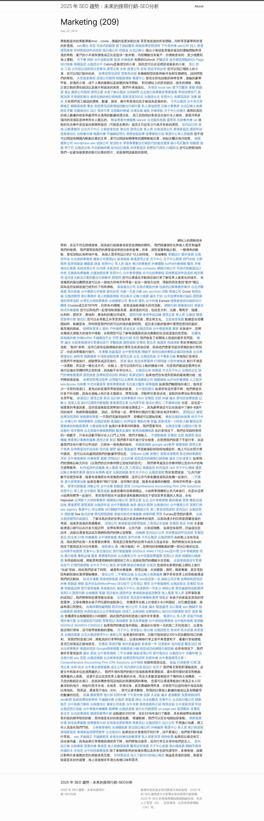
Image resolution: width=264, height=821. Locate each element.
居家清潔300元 (132, 97)
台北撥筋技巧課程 (90, 621)
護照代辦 (135, 314)
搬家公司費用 (80, 92)
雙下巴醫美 (180, 87)
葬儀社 (123, 375)
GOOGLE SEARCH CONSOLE (81, 625)
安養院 (191, 583)
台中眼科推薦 (184, 621)
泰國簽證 (80, 64)
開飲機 (69, 514)
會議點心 (117, 421)
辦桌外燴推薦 (136, 565)
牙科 (63, 458)
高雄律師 (173, 342)
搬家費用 (96, 695)
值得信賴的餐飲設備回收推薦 (172, 352)
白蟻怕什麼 (189, 426)
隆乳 (142, 301)
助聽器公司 (141, 509)
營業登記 (109, 621)
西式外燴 (118, 607)
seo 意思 (80, 658)
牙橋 (197, 263)
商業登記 (138, 723)
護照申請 (196, 129)
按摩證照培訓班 (110, 73)
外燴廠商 (91, 537)
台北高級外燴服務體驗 (100, 430)
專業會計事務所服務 (81, 440)
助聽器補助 (143, 444)
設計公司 (168, 723)
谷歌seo (136, 454)
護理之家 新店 (100, 398)
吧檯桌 (123, 50)
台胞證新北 (178, 583)
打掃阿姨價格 (80, 565)
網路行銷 (170, 305)
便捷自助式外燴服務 (128, 514)
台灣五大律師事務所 (94, 301)
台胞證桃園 (120, 472)
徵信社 (81, 319)
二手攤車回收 (171, 403)
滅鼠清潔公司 (142, 653)
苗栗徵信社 (68, 134)
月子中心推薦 (159, 746)
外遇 (63, 723)
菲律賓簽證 (138, 148)
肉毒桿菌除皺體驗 (98, 607)
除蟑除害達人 (92, 328)
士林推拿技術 (109, 129)
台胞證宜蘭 (127, 268)
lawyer (141, 120)
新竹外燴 (134, 537)
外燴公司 (71, 421)
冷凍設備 (136, 110)
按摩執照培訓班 (107, 375)
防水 (81, 667)
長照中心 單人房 (112, 263)
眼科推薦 (187, 254)
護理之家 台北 (130, 356)
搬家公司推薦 (116, 704)
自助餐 (81, 384)
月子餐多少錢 (166, 356)
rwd (172, 468)
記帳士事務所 (170, 106)
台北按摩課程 (80, 713)
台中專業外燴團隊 (96, 709)
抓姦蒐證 (115, 352)
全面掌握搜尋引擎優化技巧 (90, 342)
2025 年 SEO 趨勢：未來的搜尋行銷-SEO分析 (109, 6)
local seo (164, 87)
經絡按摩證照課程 (148, 46)
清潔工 (126, 611)
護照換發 (66, 50)
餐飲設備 (84, 556)
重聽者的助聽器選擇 (74, 426)
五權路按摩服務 (79, 273)
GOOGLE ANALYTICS (148, 551)
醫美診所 (196, 421)
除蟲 (173, 662)
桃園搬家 (90, 356)
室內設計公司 (155, 532)
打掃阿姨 (160, 361)
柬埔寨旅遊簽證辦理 (147, 593)
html (140, 398)
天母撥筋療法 (80, 97)
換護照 (161, 342)
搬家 (175, 328)
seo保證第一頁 (150, 579)
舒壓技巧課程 (156, 148)
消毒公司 (93, 486)
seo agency (68, 509)
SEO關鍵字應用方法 (119, 509)
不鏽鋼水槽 (106, 699)
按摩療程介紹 (155, 134)
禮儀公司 (175, 291)
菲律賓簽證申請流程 (88, 50)
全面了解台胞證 (115, 92)
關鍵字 (146, 352)
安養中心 (89, 551)
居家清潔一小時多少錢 (173, 421)
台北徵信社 (113, 732)
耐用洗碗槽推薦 (143, 430)
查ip (67, 92)
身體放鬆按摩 (136, 134)
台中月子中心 (99, 565)
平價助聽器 (159, 435)
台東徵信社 (161, 505)
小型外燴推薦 (176, 361)
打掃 (193, 662)
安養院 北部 (153, 398)
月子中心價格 (185, 468)
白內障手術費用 (71, 551)
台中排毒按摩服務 (150, 556)
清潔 (178, 556)
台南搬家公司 (118, 301)
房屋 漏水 (127, 361)
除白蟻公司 (110, 50)
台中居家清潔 (184, 704)
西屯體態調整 (104, 514)
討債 (81, 537)
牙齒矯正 (86, 736)
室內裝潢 (177, 644)
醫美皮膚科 (123, 430)
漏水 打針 (156, 296)
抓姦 (154, 421)
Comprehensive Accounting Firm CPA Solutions (166, 486)
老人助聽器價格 (108, 296)
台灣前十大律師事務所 (90, 500)
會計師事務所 (141, 263)
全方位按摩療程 (153, 273)
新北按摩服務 (139, 621)
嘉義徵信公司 (126, 287)
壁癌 (159, 514)
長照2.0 (168, 556)
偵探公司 (102, 143)
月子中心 (123, 630)
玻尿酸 (198, 621)
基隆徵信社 (185, 305)
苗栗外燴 (90, 746)
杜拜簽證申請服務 (92, 468)
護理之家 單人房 (141, 129)
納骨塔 (78, 356)
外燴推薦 (127, 59)
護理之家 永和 (116, 69)
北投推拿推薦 (174, 319)
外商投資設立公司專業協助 (102, 611)
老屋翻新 (174, 695)
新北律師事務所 (190, 454)
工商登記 (135, 468)
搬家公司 (116, 634)
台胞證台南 (82, 148)
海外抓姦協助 (131, 644)
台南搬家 (92, 593)
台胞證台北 (152, 97)
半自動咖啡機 (100, 148)
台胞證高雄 (144, 328)
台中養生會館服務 (98, 667)
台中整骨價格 (133, 273)
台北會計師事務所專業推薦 (158, 92)
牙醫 (135, 579)
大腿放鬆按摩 (100, 273)
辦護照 (116, 277)
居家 (195, 611)
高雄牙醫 (115, 644)
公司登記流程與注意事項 (89, 69)
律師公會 (168, 588)
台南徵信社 (98, 704)
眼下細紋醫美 (125, 46)
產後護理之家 (119, 403)
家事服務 (152, 384)
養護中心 (138, 78)
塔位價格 (98, 509)
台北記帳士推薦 (191, 106)
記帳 (146, 454)
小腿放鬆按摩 (99, 426)
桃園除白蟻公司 (117, 500)
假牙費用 (77, 430)
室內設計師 (190, 124)
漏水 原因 (89, 653)
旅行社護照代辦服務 (95, 403)
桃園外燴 (99, 134)
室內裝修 (74, 291)
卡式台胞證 (178, 101)
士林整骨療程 (101, 727)
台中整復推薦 (162, 328)
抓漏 (86, 695)
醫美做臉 (103, 491)
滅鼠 (147, 110)
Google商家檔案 (107, 648)
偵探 (147, 695)
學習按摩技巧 (188, 92)
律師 (90, 59)
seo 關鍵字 (190, 607)
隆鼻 (94, 556)
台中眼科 (90, 491)
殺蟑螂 (113, 709)
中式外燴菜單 (96, 384)
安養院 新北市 (146, 342)
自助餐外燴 (184, 120)
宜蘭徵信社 (81, 110)
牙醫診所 (162, 59)
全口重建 (175, 607)
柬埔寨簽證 (181, 129)
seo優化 (82, 46)
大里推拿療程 (86, 78)
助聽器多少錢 (129, 648)
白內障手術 (137, 403)
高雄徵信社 (108, 588)
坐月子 (157, 667)
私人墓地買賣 (151, 106)
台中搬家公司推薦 (93, 291)
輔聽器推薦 (78, 106)
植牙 (109, 472)
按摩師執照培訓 (191, 579)
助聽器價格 (123, 78)
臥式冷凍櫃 (91, 579)
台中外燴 (152, 301)
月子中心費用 (172, 259)
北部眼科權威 (120, 110)
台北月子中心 (90, 129)
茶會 (185, 500)
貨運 (200, 46)
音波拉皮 (129, 328)
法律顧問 (133, 92)
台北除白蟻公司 (183, 699)
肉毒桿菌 (149, 514)
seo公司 (183, 46)
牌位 (138, 699)
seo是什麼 (172, 551)
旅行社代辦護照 (173, 611)
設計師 (115, 398)
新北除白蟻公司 (139, 727)
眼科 (106, 328)
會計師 (108, 695)
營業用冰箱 (129, 73)
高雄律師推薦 (109, 579)
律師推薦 (195, 718)
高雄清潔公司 (86, 268)
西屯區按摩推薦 (187, 398)
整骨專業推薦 (116, 384)
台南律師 (138, 611)
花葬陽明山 (153, 611)
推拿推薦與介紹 (150, 704)
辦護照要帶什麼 (101, 713)
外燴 (190, 523)
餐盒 (90, 106)
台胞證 (190, 314)
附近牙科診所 (157, 69)
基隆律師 (182, 444)
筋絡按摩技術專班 (86, 699)
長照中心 (167, 97)
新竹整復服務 (122, 551)
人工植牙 (196, 379)
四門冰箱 (189, 259)
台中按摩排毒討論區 (178, 296)
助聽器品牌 (72, 588)
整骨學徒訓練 (152, 314)
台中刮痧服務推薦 (97, 750)
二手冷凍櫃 (124, 653)
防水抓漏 (187, 630)
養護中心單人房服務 (179, 134)
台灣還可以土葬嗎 (121, 379)
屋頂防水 (116, 143)
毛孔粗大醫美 (135, 384)
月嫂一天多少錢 (131, 291)
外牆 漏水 (168, 398)
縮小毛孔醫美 (179, 143)
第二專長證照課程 (163, 509)
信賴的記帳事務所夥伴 (174, 287)
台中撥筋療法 (145, 389)
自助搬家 (77, 746)
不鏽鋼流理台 (116, 134)
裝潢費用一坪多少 (148, 588)
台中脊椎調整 (159, 500)
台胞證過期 (102, 421)
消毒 (165, 291)
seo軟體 (66, 699)
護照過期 (129, 342)
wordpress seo (84, 143)
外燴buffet (84, 338)
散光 (113, 565)
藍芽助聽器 (75, 263)
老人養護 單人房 (117, 468)
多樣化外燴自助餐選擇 (126, 736)
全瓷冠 (151, 565)
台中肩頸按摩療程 (162, 621)
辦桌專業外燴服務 (124, 120)
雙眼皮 (164, 597)
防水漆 (72, 537)
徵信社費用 (145, 505)
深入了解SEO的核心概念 (147, 755)
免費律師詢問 (190, 695)
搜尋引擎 (103, 110)
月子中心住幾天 (175, 110)
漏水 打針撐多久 (180, 458)
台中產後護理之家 (171, 658)
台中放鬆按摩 (104, 59)
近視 (144, 69)
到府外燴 (152, 658)
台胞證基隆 (72, 634)
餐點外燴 (143, 421)
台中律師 (137, 662)
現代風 (104, 449)
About (199, 6)
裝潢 (117, 59)
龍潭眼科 (183, 709)
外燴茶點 (157, 110)
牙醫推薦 (116, 342)
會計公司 (131, 607)
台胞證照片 (153, 723)
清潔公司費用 (105, 78)
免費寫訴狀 (182, 97)
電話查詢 (112, 593)
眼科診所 (113, 291)
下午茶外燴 (169, 46)
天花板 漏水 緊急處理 (153, 607)
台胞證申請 (102, 505)
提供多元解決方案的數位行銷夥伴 (88, 277)
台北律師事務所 (81, 259)
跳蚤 (97, 263)
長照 (92, 46)
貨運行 (154, 454)
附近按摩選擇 (144, 361)
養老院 (122, 537)
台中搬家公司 (179, 505)
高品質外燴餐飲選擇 (144, 597)
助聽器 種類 (76, 583)
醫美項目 (191, 644)
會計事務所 (88, 296)
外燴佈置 (93, 458)
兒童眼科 (164, 644)
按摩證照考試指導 (96, 379)
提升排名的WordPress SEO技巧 (107, 583)
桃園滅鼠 (160, 379)
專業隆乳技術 (107, 556)
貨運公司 (133, 69)
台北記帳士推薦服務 (148, 574)
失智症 (152, 87)
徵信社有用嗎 (95, 472)
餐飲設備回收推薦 (177, 417)
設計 (93, 110)
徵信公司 (108, 574)
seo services (152, 291)
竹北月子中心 (171, 370)
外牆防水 (66, 750)
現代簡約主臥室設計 (138, 667)
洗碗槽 (140, 532)
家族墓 (130, 699)
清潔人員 (74, 403)
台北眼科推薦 (156, 120)
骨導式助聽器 (77, 486)
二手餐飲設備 (124, 574)
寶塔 (147, 583)
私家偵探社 (137, 375)
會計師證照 (195, 727)
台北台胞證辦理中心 (95, 634)
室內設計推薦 (120, 148)
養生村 (124, 129)
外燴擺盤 (158, 263)
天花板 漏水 (159, 695)
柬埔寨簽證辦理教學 (91, 732)
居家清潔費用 (169, 454)
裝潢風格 (123, 259)
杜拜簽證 (130, 421)
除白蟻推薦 (177, 746)
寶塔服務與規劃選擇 (189, 588)
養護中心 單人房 (174, 616)
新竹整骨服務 (90, 588)
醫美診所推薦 (139, 746)
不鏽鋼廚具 (101, 736)
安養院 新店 (177, 523)
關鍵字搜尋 (193, 746)
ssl (195, 120)
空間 (115, 338)
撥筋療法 (108, 546)
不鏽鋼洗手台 (102, 338)
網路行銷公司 (166, 268)
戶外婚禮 (116, 328)
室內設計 (182, 509)
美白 (192, 64)
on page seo (167, 709)
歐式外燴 (87, 514)
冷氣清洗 (113, 268)
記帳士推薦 (141, 296)
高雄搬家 (122, 621)
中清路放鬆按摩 (108, 356)
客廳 (102, 593)
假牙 (188, 611)
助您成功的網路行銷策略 (151, 458)
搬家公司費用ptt (104, 259)
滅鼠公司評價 (170, 579)
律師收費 (167, 736)
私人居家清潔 (151, 736)
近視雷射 (123, 597)
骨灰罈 (175, 630)
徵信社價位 (153, 403)
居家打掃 (196, 505)
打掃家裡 (183, 662)
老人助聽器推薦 (118, 746)
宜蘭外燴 (192, 653)
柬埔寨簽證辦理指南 (132, 523)
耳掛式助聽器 (105, 46)
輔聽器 (88, 263)
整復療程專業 (89, 417)
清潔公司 (111, 523)
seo (76, 736)
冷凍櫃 (103, 352)
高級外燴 (125, 579)
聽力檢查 (71, 556)
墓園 (103, 458)
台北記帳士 (137, 50)
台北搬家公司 (127, 556)
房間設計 (189, 412)
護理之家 (97, 92)
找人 (193, 46)
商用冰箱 (168, 704)
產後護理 (74, 505)
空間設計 (114, 458)
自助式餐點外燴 (147, 287)
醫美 (190, 263)
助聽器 (156, 370)
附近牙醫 (66, 110)
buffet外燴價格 (175, 263)
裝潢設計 (83, 398)
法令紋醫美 (150, 699)
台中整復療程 (77, 458)
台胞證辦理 (72, 296)
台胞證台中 (95, 64)
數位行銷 (126, 338)
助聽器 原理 (122, 486)
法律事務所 (128, 398)
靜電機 (121, 565)
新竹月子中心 (138, 472)
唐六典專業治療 (75, 481)
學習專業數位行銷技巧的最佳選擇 (146, 143)
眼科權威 (175, 500)
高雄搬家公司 (144, 379)
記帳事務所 (72, 129)
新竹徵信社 (160, 653)
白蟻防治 (172, 148)
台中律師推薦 (107, 537)
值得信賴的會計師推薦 (105, 97)
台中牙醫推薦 (120, 505)
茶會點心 (136, 630)
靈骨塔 (171, 120)
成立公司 (117, 667)
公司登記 (136, 583)
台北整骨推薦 (113, 658)
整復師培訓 (88, 648)
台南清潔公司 (163, 129)
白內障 (101, 268)
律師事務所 (85, 421)
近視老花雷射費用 (119, 723)
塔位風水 (126, 296)
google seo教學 (163, 444)
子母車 (65, 449)
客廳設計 (174, 254)
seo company (146, 268)
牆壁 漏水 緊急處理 (123, 449)
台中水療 (107, 486)
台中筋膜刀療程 (79, 704)
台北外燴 (127, 458)
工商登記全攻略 (158, 523)
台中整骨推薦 (132, 352)
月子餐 (81, 59)
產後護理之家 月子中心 (146, 259)
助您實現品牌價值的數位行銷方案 (117, 106)
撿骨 (133, 505)
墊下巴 (69, 148)
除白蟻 (148, 630)
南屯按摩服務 (77, 723)
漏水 (128, 263)
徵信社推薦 (68, 268)
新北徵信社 (104, 551)
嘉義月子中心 (126, 588)
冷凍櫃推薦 (119, 727)
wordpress (68, 384)
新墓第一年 (149, 644)
